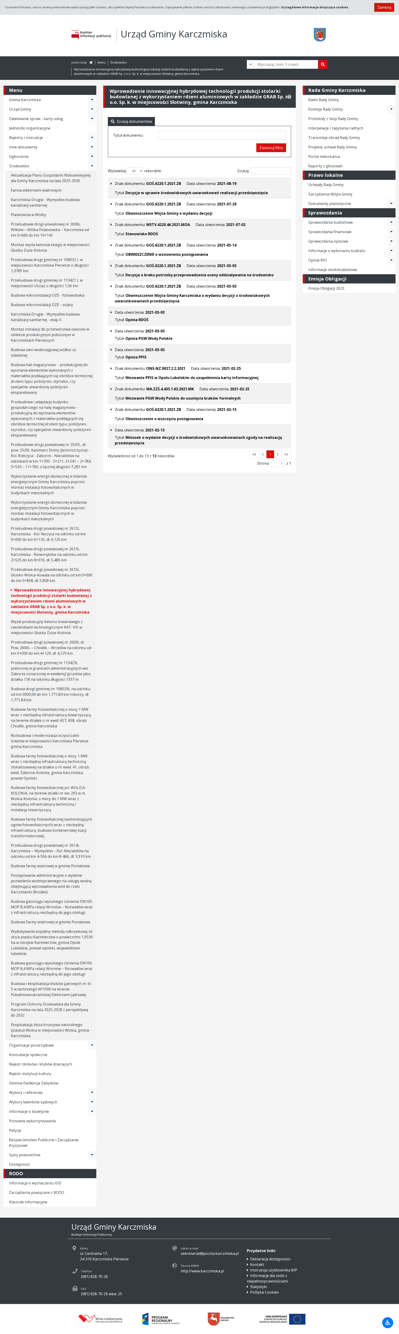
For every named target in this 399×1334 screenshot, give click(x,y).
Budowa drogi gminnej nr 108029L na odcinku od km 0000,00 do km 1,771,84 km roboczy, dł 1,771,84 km (50, 694)
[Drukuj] (289, 96)
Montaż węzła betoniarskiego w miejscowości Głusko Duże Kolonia (50, 247)
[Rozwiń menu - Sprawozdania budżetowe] (391, 222)
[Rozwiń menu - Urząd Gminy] (92, 109)
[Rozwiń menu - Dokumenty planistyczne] (391, 203)
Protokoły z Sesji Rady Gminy (333, 118)
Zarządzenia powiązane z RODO (36, 1192)
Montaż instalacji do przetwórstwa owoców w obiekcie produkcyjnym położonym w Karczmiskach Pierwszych (50, 335)
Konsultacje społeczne (28, 1054)
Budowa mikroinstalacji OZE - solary (42, 304)
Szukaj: (243, 170)
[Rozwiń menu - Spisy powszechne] (92, 1154)
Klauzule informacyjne (28, 1202)
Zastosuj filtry (271, 147)
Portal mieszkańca (324, 156)
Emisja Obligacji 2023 (326, 288)
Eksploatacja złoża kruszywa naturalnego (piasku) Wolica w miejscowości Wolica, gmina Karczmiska (50, 1030)
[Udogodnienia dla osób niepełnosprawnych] (387, 1322)
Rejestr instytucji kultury (30, 1073)
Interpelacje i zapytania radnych (335, 128)
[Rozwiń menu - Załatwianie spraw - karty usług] (92, 118)
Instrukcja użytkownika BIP (273, 1270)
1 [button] (270, 454)
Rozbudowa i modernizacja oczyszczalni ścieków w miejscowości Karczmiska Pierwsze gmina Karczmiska (49, 741)
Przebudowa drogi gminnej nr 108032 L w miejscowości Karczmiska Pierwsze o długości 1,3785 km (50, 265)
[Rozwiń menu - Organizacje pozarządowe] (92, 1045)
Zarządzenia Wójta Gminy (330, 194)
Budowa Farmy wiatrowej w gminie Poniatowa (50, 921)
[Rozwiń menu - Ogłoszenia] (92, 156)
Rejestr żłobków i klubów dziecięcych (40, 1064)
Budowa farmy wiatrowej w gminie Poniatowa (50, 865)
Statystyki (258, 1286)
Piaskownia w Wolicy (28, 214)
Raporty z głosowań (325, 166)
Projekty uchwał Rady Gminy (332, 147)
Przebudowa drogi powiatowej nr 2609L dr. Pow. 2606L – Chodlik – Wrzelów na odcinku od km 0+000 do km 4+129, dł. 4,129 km (51, 648)
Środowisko (118, 62)
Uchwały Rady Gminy (326, 184)
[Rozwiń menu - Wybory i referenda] (92, 1092)
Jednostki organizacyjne (29, 128)
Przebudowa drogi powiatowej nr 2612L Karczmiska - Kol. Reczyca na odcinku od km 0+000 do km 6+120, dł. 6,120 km (48, 534)
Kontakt (257, 1264)
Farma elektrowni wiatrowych (36, 190)
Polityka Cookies (264, 1292)
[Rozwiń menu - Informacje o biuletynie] (92, 1111)
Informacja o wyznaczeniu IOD (35, 1183)
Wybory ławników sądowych (33, 1102)
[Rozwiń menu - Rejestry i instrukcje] (92, 137)
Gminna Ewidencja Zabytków (33, 1083)
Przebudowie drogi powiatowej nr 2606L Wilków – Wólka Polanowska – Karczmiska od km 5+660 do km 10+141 (50, 230)
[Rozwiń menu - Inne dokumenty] (92, 147)
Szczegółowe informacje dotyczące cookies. (315, 7)
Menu (101, 62)
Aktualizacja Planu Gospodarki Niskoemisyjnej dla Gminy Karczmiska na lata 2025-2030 (51, 178)
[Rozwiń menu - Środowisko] (92, 166)
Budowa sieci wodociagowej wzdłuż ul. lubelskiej (43, 352)
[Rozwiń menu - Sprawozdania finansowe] (391, 231)
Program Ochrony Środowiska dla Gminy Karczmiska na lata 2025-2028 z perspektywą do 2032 (49, 1010)
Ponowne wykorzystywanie (32, 1120)
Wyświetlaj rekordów (134, 170)
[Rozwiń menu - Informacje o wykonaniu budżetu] (391, 250)
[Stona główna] (91, 62)
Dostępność (19, 1164)
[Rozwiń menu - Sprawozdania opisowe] (391, 241)
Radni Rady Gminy (323, 99)
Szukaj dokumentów (134, 121)
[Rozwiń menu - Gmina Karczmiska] (92, 99)
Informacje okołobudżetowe (332, 269)
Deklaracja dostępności (270, 1259)
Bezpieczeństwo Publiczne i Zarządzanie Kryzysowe (44, 1142)
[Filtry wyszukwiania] (251, 64)
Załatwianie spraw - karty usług (36, 118)
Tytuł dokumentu (128, 135)
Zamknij (384, 7)
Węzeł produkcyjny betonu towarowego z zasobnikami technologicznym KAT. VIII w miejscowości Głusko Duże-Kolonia (47, 627)
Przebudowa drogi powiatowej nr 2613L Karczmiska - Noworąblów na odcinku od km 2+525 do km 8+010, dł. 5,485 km (49, 554)
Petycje (15, 1130)
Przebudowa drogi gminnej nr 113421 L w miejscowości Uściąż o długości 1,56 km (47, 283)
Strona (263, 463)
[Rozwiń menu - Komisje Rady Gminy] (391, 109)
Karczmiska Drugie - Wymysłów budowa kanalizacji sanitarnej (45, 202)
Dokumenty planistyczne (329, 203)
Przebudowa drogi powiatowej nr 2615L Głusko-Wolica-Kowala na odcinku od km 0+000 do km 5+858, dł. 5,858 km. (51, 575)
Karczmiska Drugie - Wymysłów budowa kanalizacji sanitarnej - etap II (45, 317)
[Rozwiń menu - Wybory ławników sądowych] (92, 1102)
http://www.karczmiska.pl (202, 1271)
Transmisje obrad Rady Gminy (334, 137)
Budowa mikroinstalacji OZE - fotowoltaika (47, 295)
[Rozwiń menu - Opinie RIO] (391, 260)
